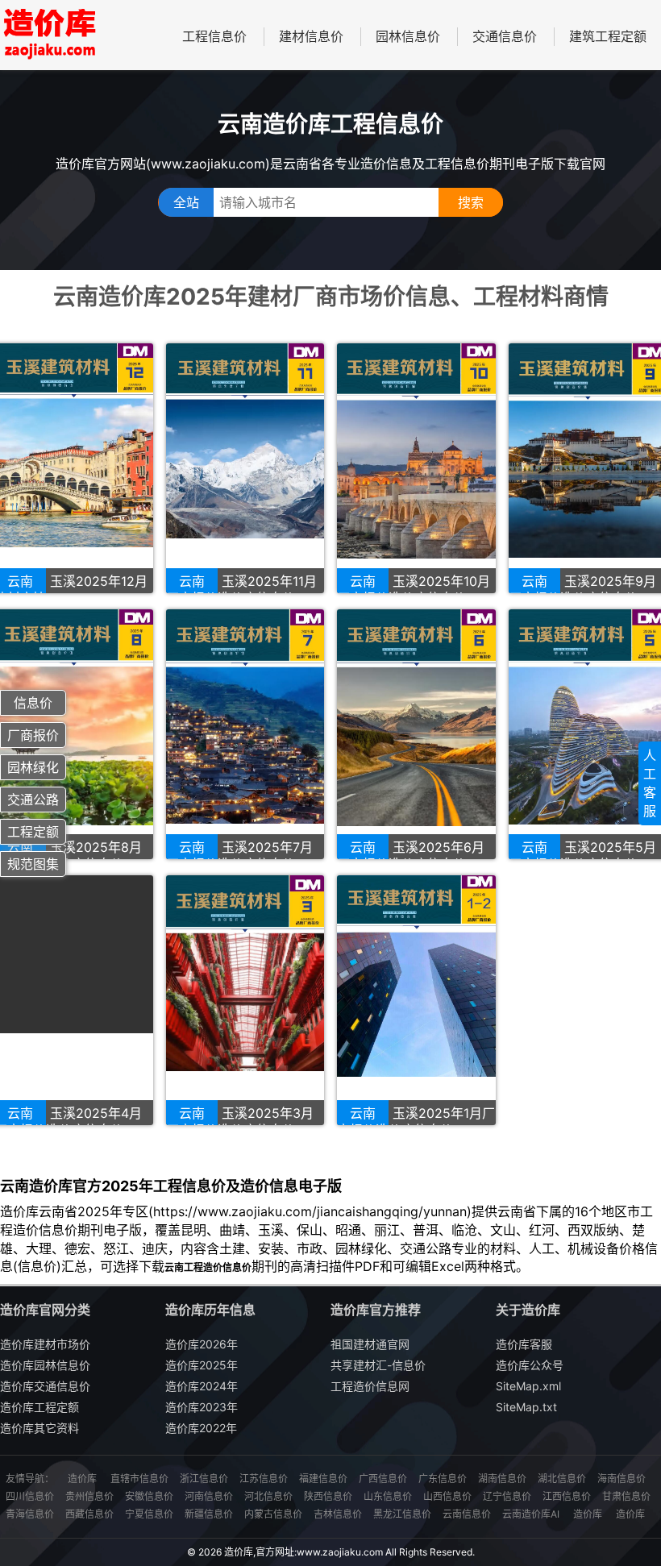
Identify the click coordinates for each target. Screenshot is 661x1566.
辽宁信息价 (507, 1496)
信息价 (33, 703)
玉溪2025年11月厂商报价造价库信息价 (241, 589)
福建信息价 (323, 1479)
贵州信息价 (89, 1496)
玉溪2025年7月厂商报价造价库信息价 (239, 855)
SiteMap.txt (526, 1407)
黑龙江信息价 (402, 1514)
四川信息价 (30, 1496)
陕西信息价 (328, 1496)
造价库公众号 (529, 1365)
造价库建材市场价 (45, 1344)
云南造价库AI (530, 1514)
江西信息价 (567, 1496)
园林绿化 (33, 767)
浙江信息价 (204, 1479)
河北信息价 (268, 1496)
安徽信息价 (149, 1496)
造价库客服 (524, 1344)
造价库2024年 (201, 1386)
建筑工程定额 (607, 36)
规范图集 (33, 864)
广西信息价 (383, 1479)
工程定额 (33, 832)
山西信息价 (447, 1496)
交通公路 (33, 799)
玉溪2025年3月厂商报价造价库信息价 (240, 1121)
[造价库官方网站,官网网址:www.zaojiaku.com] (49, 35)
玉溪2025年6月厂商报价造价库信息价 (410, 855)
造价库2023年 (201, 1407)
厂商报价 (33, 735)
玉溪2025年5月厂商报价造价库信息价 (582, 855)
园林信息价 (408, 36)
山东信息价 (388, 1496)
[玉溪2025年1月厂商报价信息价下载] (416, 1000)
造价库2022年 (201, 1428)
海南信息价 (621, 1479)
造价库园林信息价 (45, 1365)
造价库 (82, 1479)
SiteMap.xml (528, 1386)
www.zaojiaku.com (340, 1552)
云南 (192, 581)
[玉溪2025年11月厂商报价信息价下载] (245, 468)
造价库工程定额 (39, 1407)
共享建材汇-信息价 (378, 1365)
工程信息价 (214, 36)
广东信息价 (442, 1479)
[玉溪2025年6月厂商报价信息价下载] (416, 734)
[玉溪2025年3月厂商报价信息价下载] (245, 1000)
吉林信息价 (338, 1514)
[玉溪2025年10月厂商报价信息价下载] (416, 468)
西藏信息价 (89, 1514)
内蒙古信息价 (273, 1514)
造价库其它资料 (39, 1428)
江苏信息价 (263, 1479)
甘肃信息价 (626, 1496)
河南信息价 (209, 1496)
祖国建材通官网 (369, 1344)
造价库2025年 (201, 1365)
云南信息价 (467, 1514)
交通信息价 (504, 36)
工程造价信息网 (369, 1386)
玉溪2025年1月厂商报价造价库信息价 (416, 1121)
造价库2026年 (201, 1344)
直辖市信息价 (139, 1479)
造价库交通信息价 (45, 1386)
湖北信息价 (562, 1479)
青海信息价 (30, 1514)
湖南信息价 (502, 1479)
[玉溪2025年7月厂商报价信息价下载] (245, 734)
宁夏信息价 (149, 1514)
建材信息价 (311, 36)
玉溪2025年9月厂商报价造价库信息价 (582, 589)
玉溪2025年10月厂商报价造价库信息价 (413, 589)
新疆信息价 (209, 1514)
